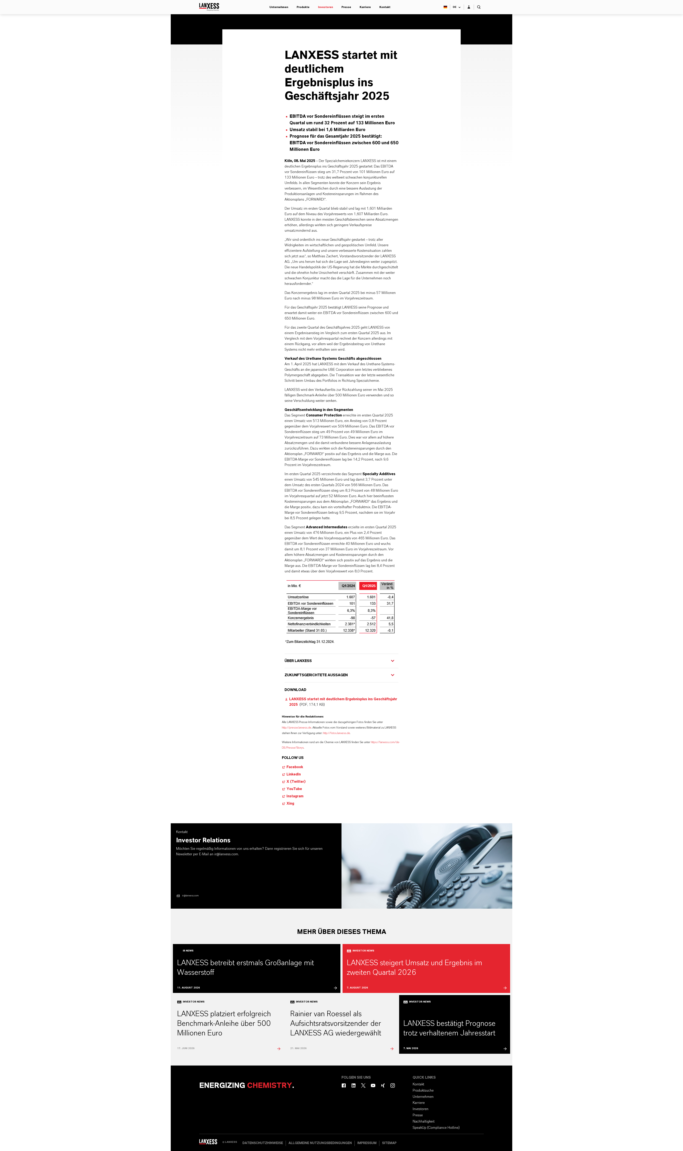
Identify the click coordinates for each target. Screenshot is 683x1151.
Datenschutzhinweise (262, 1143)
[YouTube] (373, 1085)
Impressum (367, 1143)
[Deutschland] (445, 7)
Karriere (365, 7)
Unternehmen (278, 7)
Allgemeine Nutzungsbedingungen (320, 1143)
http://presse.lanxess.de (296, 727)
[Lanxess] (210, 1143)
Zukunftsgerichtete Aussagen (317, 675)
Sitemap (389, 1143)
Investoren (325, 7)
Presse (346, 7)
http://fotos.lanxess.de (336, 733)
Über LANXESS (298, 661)
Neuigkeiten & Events (265, 37)
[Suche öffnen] (479, 7)
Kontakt (384, 7)
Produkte (303, 7)
